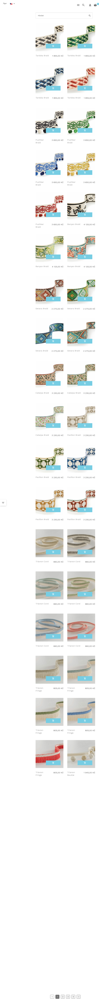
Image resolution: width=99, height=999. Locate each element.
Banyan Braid (73, 224)
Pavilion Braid (74, 435)
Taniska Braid (42, 55)
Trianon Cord (42, 561)
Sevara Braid (42, 308)
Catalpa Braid (42, 393)
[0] (93, 5)
